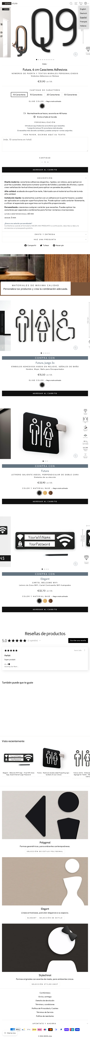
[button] (40, 640)
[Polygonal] (45, 815)
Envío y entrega (45, 234)
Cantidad (45, 158)
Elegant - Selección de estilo (45, 918)
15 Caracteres (36, 94)
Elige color (45, 101)
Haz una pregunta (45, 239)
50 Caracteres (70, 94)
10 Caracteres (19, 94)
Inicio (44, 64)
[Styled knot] (45, 948)
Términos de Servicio (44, 1012)
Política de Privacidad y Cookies (45, 1008)
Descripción (45, 178)
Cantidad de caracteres (45, 90)
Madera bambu (45, 493)
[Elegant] (45, 881)
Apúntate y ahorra (44, 1023)
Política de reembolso (45, 1016)
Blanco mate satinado (47, 106)
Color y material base (45, 488)
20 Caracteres (53, 94)
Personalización (45, 122)
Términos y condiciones (44, 1004)
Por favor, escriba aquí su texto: (45, 135)
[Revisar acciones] (84, 650)
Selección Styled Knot (45, 984)
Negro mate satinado (42, 106)
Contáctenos (45, 993)
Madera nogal (50, 493)
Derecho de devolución (45, 1000)
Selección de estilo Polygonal (45, 851)
